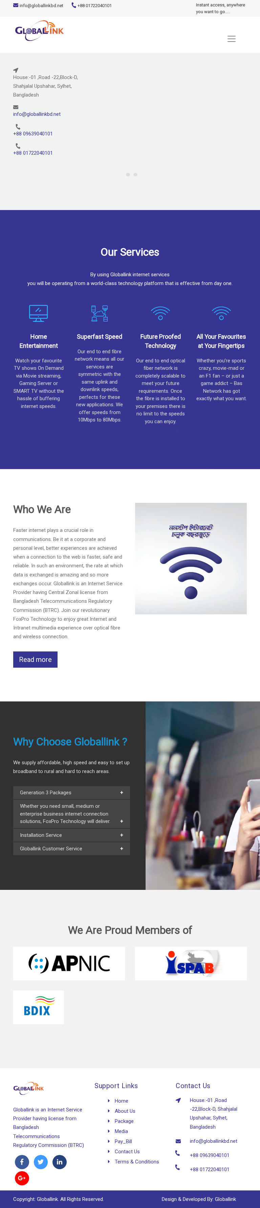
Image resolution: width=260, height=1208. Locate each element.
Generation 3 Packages (45, 793)
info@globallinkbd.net (41, 5)
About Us (124, 1111)
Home (120, 1101)
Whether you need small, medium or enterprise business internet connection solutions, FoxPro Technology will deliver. (65, 813)
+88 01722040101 (94, 5)
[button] (128, 174)
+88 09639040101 (33, 134)
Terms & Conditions (136, 1162)
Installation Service (41, 835)
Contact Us (126, 1152)
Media (120, 1131)
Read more (35, 660)
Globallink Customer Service (51, 849)
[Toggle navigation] (130, 39)
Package (123, 1121)
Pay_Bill (122, 1141)
